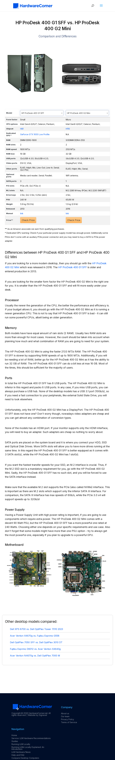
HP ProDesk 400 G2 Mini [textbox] (78, 113)
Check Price (28, 220)
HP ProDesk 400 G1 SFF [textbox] (32, 113)
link (21, 213)
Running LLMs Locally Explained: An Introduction (28, 748)
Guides (15, 741)
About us (65, 713)
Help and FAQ (18, 755)
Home (14, 735)
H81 (22, 129)
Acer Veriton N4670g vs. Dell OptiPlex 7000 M (35, 655)
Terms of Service (69, 722)
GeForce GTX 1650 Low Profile (35, 134)
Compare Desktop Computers (25, 758)
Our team (65, 716)
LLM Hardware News (21, 752)
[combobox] (41, 113)
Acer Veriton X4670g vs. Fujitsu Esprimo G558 (34, 635)
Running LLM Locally (21, 744)
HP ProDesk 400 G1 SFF (72, 267)
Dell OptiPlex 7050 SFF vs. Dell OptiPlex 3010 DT (36, 642)
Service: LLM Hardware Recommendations (31, 738)
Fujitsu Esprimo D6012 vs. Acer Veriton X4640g (35, 649)
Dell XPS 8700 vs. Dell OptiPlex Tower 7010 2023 (36, 629)
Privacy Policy (67, 719)
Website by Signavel (37, 715)
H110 (68, 129)
